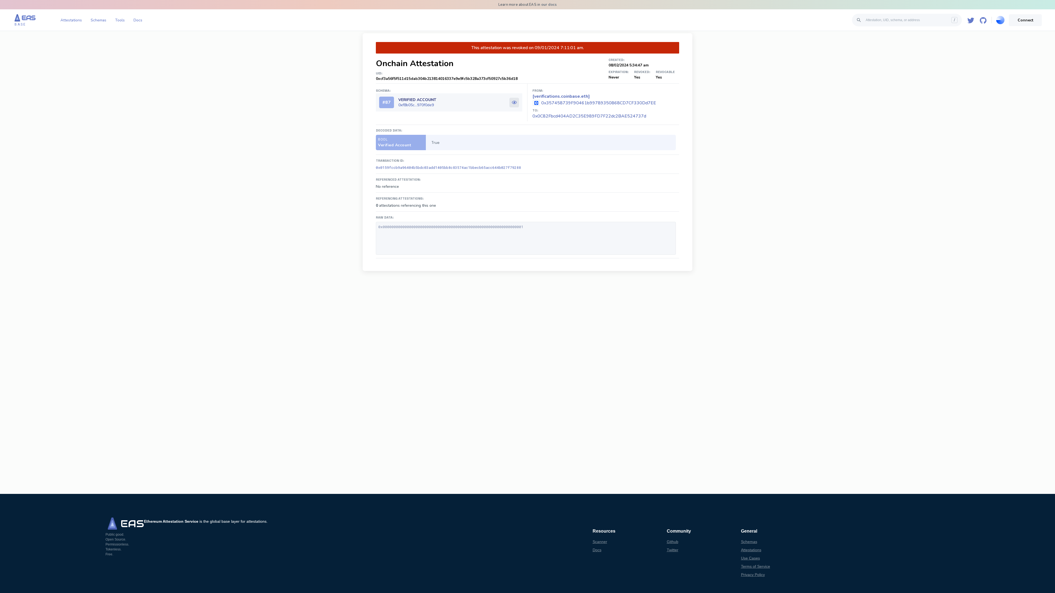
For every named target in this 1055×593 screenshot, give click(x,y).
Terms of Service (755, 566)
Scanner (600, 541)
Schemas (98, 20)
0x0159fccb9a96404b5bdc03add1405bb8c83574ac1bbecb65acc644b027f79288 (448, 167)
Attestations (71, 20)
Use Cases (750, 558)
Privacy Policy (753, 574)
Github (672, 541)
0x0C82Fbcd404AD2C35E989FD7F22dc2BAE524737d (589, 116)
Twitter (672, 550)
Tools (120, 20)
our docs (549, 4)
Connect (1025, 20)
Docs (138, 20)
